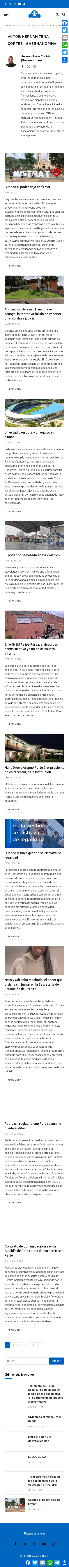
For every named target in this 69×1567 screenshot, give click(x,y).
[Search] (63, 14)
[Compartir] (64, 59)
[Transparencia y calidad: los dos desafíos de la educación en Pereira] (15, 1482)
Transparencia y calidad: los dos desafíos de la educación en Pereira (44, 1480)
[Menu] (6, 14)
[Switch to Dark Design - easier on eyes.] (57, 14)
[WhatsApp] (64, 45)
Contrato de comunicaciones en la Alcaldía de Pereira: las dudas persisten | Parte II (34, 1250)
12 (33, 1345)
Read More (14, 265)
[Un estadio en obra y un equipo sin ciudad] (34, 413)
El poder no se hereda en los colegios (32, 555)
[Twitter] (64, 30)
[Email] (64, 37)
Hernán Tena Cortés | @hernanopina (36, 58)
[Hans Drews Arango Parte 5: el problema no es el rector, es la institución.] (34, 748)
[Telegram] (64, 52)
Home (8, 25)
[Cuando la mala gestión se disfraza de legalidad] (34, 833)
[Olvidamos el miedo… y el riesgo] (15, 1422)
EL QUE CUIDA (37, 1456)
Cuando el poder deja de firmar (27, 187)
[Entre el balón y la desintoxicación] (15, 1442)
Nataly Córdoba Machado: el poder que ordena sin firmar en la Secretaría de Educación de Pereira (34, 984)
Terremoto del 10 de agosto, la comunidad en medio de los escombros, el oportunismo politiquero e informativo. (45, 1393)
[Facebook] (64, 23)
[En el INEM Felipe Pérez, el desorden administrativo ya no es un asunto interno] (34, 625)
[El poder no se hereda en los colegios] (34, 535)
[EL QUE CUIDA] (15, 1462)
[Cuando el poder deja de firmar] (34, 167)
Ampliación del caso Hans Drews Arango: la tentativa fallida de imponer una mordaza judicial (33, 313)
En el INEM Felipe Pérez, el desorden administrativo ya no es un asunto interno (31, 648)
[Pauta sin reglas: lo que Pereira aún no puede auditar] (34, 1104)
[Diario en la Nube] (34, 14)
